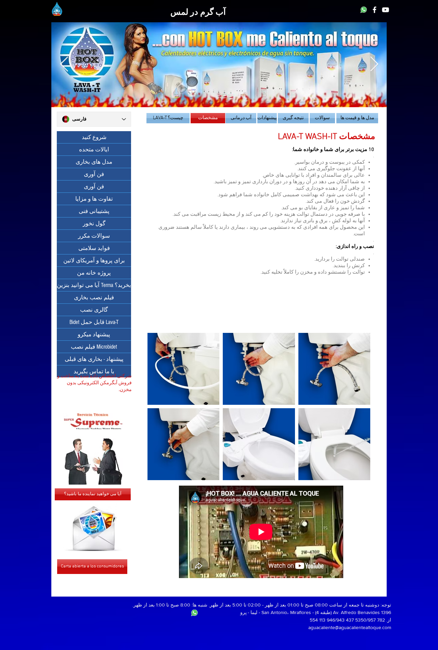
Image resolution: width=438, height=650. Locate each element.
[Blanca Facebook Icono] (374, 9)
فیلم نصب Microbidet (94, 346)
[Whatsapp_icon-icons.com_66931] (363, 9)
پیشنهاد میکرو (94, 334)
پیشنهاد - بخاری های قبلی (94, 359)
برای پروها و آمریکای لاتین (94, 260)
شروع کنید (94, 137)
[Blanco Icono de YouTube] (385, 9)
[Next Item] (374, 65)
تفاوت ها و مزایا (94, 199)
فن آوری (94, 174)
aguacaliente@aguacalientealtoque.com (349, 627)
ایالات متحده (94, 149)
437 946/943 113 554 (332, 620)
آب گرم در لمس (198, 12)
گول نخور (94, 223)
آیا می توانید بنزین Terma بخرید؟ (94, 285)
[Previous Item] (64, 65)
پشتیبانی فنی (94, 211)
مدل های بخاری (94, 162)
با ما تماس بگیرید (94, 371)
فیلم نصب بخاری (94, 297)
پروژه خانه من (94, 273)
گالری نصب (94, 310)
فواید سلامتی (94, 248)
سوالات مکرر (94, 236)
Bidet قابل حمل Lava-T (94, 322)
